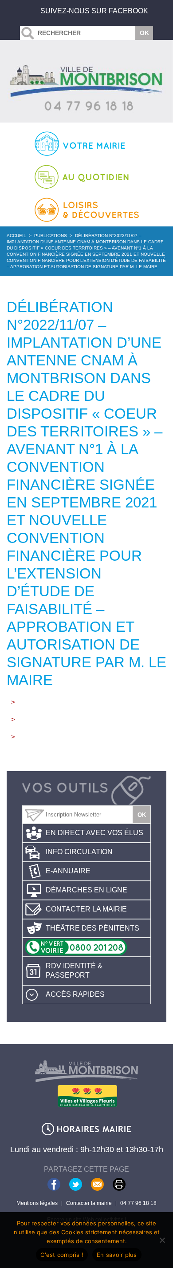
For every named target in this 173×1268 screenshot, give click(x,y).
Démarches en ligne (86, 890)
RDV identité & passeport (74, 970)
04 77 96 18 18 (138, 1203)
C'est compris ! (61, 1254)
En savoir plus (117, 1254)
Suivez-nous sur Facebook (94, 11)
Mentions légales (37, 1203)
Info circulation (79, 852)
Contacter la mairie (86, 909)
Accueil (16, 235)
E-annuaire (68, 871)
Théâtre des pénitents (92, 928)
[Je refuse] (161, 1240)
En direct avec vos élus (94, 832)
